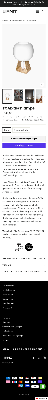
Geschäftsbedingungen (12, 326)
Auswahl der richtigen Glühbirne (21, 272)
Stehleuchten (7, 294)
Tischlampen (7, 299)
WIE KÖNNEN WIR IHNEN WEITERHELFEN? (23, 258)
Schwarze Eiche (21, 130)
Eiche (6, 130)
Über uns (6, 322)
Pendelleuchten (8, 290)
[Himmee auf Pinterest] (39, 357)
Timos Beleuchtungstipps (12, 335)
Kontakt (5, 340)
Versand (26, 116)
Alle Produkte (8, 285)
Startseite (5, 20)
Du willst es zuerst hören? (22, 349)
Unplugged (7, 307)
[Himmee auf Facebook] (33, 357)
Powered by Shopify (7, 363)
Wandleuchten (8, 303)
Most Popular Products (17, 20)
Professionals (7, 331)
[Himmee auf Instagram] (44, 357)
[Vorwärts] (44, 96)
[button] (41, 398)
